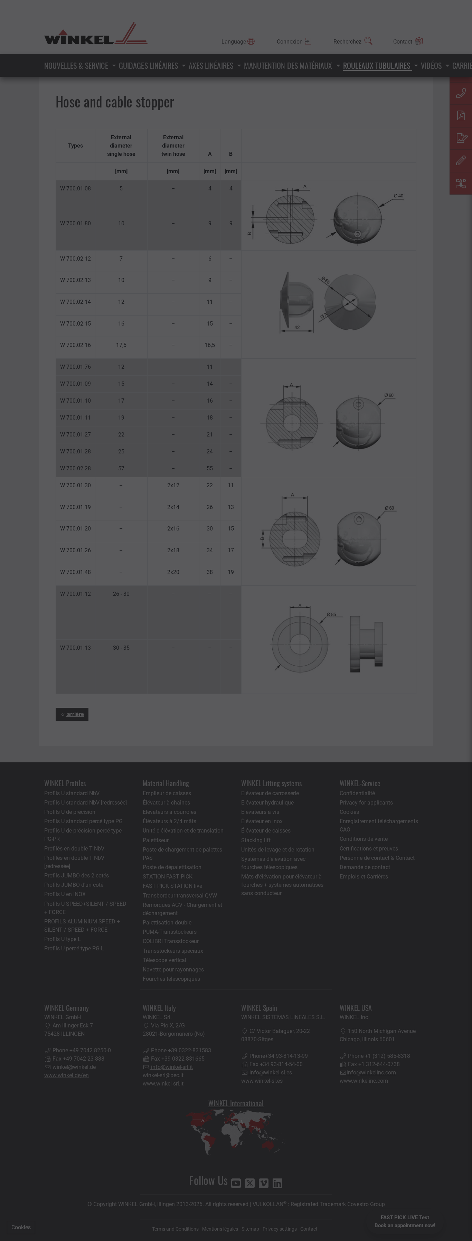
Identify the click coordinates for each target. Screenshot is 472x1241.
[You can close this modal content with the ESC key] (236, 620)
